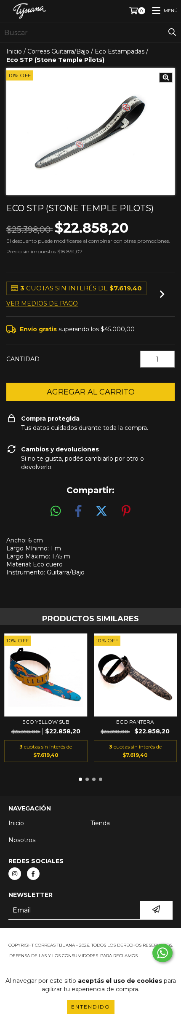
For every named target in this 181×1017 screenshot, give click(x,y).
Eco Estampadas (119, 51)
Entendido (90, 1007)
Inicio (14, 51)
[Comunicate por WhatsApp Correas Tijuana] (162, 953)
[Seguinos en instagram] (14, 873)
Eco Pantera (135, 722)
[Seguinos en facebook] (33, 873)
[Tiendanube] (91, 936)
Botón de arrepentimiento (90, 964)
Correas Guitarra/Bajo (58, 51)
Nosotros (21, 840)
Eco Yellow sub (45, 722)
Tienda (100, 823)
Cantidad (23, 359)
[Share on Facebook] (78, 511)
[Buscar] (172, 32)
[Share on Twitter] (101, 511)
